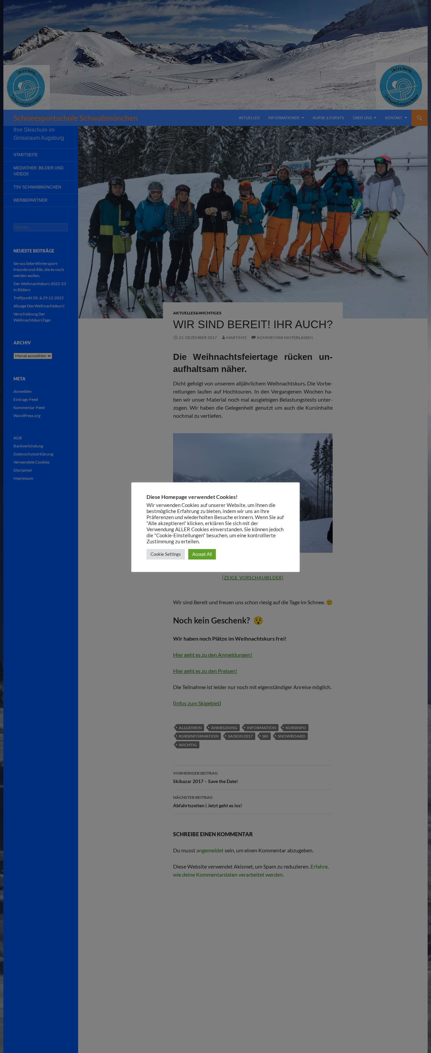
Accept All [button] (202, 554)
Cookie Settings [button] (166, 554)
